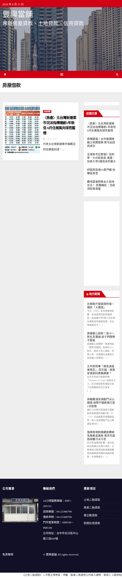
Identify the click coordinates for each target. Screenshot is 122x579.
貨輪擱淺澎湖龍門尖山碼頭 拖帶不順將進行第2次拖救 (101, 403)
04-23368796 (64, 511)
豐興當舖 (17, 14)
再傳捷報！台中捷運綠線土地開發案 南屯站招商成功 (101, 142)
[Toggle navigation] (61, 74)
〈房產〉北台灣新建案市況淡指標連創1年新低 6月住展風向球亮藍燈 (101, 127)
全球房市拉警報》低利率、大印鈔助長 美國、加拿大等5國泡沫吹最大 (101, 158)
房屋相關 (47, 111)
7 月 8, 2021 (51, 139)
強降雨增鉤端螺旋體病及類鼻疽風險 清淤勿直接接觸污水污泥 (101, 436)
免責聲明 (7, 554)
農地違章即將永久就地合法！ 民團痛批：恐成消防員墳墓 (101, 185)
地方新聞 (94, 294)
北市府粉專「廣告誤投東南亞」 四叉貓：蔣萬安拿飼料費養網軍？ (101, 370)
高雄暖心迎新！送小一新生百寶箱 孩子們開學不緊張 (101, 337)
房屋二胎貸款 (92, 507)
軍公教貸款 (90, 515)
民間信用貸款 (92, 523)
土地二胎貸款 (92, 499)
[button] (117, 74)
